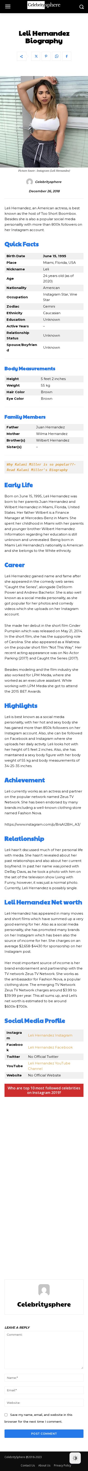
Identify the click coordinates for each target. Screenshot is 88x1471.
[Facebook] (66, 56)
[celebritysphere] (30, 181)
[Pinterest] (46, 56)
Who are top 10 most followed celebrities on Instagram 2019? (44, 1090)
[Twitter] (35, 56)
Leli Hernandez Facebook (50, 1047)
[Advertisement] (44, 1182)
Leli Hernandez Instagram (50, 1035)
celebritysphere (48, 182)
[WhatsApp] (56, 56)
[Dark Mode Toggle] (75, 1458)
